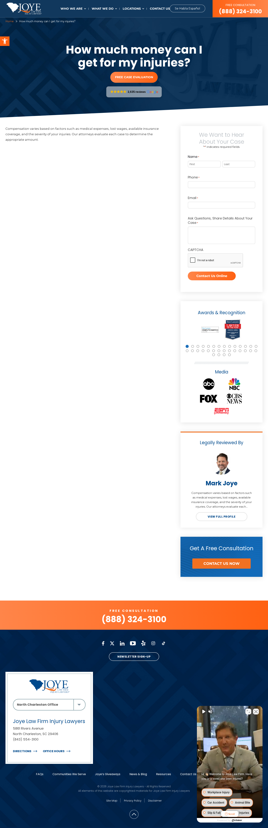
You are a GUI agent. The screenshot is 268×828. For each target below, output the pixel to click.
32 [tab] (229, 354)
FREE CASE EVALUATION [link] (134, 77)
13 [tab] (250, 346)
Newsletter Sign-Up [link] (134, 656)
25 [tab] (240, 350)
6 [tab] (213, 346)
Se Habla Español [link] (187, 8)
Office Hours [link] (54, 751)
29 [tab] (213, 354)
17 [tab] (197, 350)
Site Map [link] (111, 800)
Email (193, 198)
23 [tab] (229, 350)
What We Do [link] (103, 8)
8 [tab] (224, 346)
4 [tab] (203, 346)
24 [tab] (234, 350)
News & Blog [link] (138, 774)
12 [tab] (245, 346)
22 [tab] (224, 350)
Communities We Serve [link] (69, 774)
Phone (193, 177)
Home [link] (9, 21)
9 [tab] (229, 346)
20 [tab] (213, 350)
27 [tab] (250, 350)
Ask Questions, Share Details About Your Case (220, 220)
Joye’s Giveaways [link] (107, 774)
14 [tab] (256, 346)
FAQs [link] (39, 774)
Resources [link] (163, 774)
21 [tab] (218, 350)
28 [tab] (256, 350)
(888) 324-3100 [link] (240, 9)
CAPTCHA (195, 250)
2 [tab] (192, 346)
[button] (134, 91)
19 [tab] (208, 350)
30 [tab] (218, 354)
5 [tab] (208, 346)
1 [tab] (187, 346)
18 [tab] (203, 350)
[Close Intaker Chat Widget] (256, 711)
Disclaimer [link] (155, 800)
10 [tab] (235, 346)
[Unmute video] (203, 711)
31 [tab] (224, 354)
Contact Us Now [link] (221, 563)
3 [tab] (198, 346)
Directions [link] (22, 751)
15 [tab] (187, 350)
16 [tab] (192, 350)
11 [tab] (240, 346)
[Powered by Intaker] (237, 820)
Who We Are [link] (72, 8)
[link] (4, 41)
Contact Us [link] (160, 8)
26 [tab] (245, 350)
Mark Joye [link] (222, 483)
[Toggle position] (248, 711)
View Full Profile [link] (222, 517)
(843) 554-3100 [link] (25, 739)
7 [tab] (219, 346)
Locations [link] (132, 8)
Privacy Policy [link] (132, 800)
